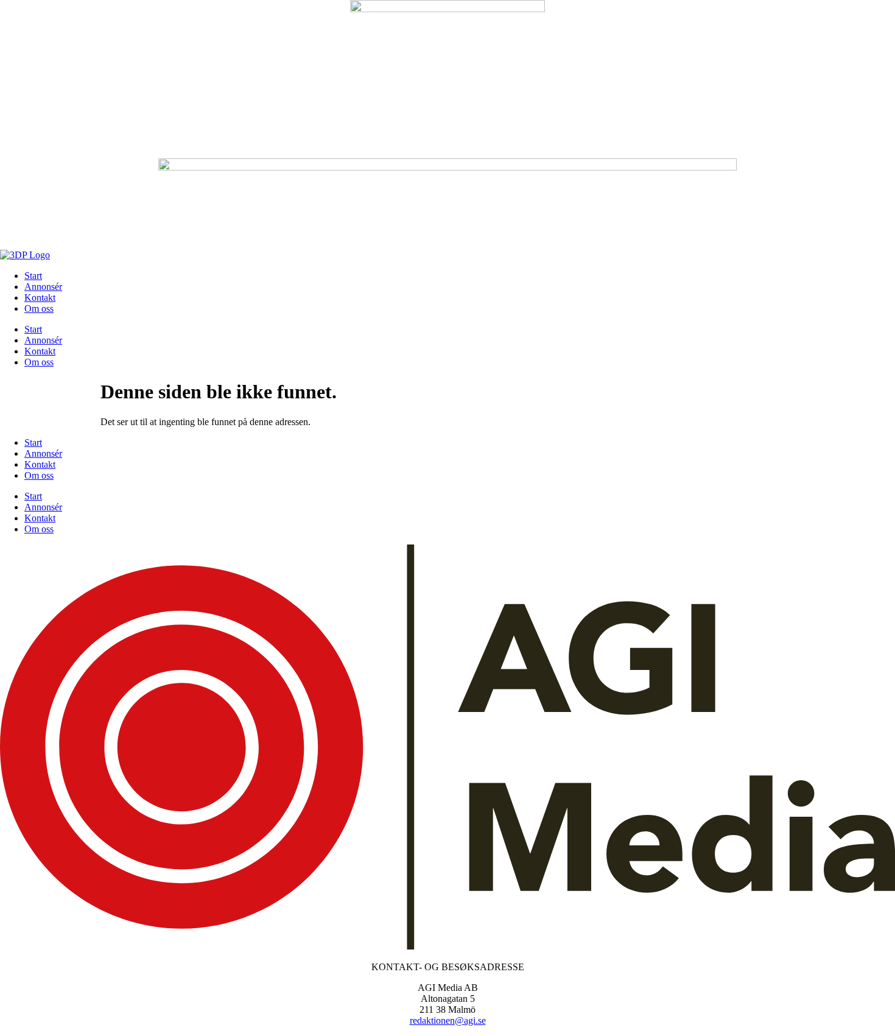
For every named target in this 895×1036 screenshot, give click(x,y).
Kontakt (39, 297)
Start (33, 275)
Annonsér (43, 286)
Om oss (39, 308)
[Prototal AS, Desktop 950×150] (447, 167)
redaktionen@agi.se (448, 1020)
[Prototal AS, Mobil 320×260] (447, 9)
